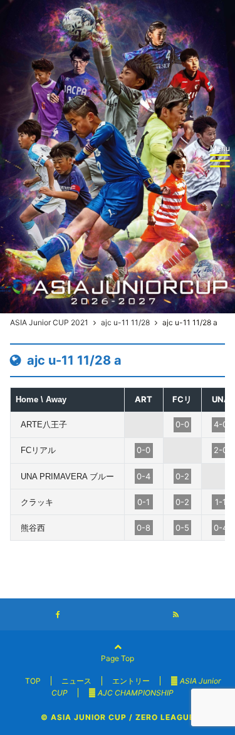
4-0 (220, 424)
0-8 (143, 528)
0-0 (182, 424)
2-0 (220, 450)
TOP (33, 680)
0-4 (143, 476)
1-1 (220, 502)
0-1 (143, 502)
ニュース (76, 680)
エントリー (131, 680)
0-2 (182, 476)
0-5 (182, 528)
